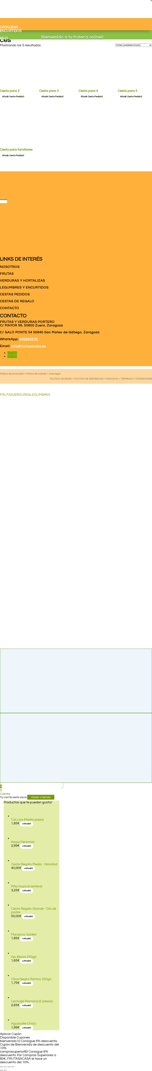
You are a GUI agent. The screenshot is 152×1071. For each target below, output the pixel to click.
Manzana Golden (24, 934)
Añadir (26, 823)
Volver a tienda (41, 797)
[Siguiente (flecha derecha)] (5, 1070)
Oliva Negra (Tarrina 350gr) (31, 979)
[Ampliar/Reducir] (1, 1066)
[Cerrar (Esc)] (12, 1066)
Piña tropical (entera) (26, 886)
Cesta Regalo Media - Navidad (34, 864)
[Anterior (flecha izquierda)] (1, 1070)
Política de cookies (36, 373)
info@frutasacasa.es (28, 346)
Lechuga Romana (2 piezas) (32, 1001)
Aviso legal (54, 373)
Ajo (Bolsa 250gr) (23, 957)
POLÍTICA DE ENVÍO (61, 379)
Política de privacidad (12, 373)
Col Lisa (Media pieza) (27, 819)
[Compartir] (8, 1066)
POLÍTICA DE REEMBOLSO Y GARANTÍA (96, 379)
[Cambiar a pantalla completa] (5, 1066)
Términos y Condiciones (136, 379)
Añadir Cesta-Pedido (130, 96)
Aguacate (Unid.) (23, 1023)
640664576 (28, 339)
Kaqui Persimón (23, 842)
